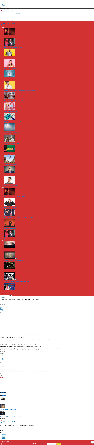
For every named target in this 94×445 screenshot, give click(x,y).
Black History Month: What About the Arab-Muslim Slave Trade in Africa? (19, 90)
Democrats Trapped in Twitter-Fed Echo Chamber (14, 78)
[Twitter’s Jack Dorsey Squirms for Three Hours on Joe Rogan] (10, 279)
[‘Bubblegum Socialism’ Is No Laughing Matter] (10, 258)
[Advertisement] (18, 17)
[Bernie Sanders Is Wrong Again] (9, 205)
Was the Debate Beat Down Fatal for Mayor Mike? (14, 37)
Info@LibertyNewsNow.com (8, 428)
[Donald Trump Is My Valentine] (9, 66)
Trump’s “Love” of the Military (10, 164)
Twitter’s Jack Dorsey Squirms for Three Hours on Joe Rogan (16, 281)
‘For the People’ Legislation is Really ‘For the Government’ (16, 270)
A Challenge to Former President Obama (12, 154)
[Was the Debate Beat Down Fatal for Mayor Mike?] (9, 35)
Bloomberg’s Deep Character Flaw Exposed (13, 47)
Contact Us (4, 442)
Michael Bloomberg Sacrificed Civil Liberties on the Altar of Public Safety (19, 217)
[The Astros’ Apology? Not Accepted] (9, 130)
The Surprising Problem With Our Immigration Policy (11, 401)
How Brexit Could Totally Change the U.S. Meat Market (15, 100)
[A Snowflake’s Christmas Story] (9, 183)
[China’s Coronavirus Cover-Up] (9, 109)
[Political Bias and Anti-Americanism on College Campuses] (9, 119)
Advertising (4, 440)
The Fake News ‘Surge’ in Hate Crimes (8, 409)
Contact (3, 5)
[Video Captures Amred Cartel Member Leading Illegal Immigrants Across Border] (9, 248)
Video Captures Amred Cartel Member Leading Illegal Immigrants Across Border (20, 250)
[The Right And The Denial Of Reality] (9, 141)
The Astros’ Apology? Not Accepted (11, 132)
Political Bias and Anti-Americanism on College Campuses (16, 121)
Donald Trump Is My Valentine (10, 68)
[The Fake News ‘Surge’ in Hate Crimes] (2, 407)
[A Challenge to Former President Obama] (9, 152)
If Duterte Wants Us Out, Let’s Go (11, 57)
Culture (3, 2)
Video (3, 4)
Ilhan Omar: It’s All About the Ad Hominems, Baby (10, 416)
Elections (3, 3)
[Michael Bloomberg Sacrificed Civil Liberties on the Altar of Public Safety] (9, 215)
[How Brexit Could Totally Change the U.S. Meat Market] (9, 98)
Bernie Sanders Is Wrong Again (10, 207)
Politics (3, 1)
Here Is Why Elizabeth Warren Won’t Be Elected (14, 174)
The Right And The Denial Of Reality (11, 143)
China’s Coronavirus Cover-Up (10, 111)
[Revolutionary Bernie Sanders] (9, 226)
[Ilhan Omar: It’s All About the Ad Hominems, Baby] (2, 414)
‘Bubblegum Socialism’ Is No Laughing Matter (13, 260)
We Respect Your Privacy (6, 441)
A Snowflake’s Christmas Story (10, 185)
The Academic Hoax (8, 291)
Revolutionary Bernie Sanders (10, 228)
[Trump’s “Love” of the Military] (9, 162)
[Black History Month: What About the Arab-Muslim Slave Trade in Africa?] (9, 88)
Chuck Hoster (2, 367)
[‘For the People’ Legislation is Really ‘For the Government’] (10, 269)
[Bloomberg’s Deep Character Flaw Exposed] (9, 45)
